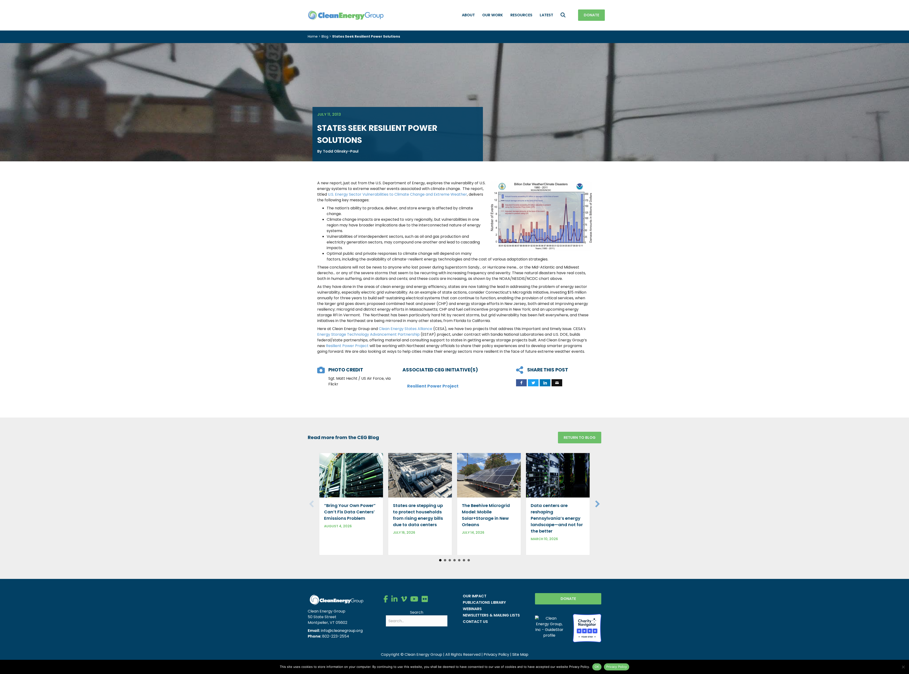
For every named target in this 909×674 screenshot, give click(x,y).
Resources (521, 15)
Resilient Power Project (347, 345)
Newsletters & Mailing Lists (491, 615)
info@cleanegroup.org (342, 630)
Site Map (520, 654)
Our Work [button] (492, 15)
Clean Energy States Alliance (405, 328)
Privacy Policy (496, 654)
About (468, 15)
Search (416, 612)
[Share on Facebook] (521, 382)
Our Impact (474, 596)
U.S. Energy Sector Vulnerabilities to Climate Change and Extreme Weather (397, 194)
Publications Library (484, 602)
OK (597, 667)
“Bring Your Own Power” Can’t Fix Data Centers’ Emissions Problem (350, 511)
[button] (564, 15)
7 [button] (469, 560)
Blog (324, 36)
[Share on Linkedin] (545, 382)
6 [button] (464, 560)
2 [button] (445, 560)
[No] (903, 667)
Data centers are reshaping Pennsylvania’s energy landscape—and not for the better (557, 518)
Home (313, 36)
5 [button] (459, 560)
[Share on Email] (557, 382)
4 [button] (454, 560)
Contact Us (475, 621)
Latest (546, 15)
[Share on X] (533, 382)
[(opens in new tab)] (587, 627)
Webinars (472, 609)
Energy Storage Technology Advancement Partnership (368, 334)
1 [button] (440, 560)
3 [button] (450, 560)
